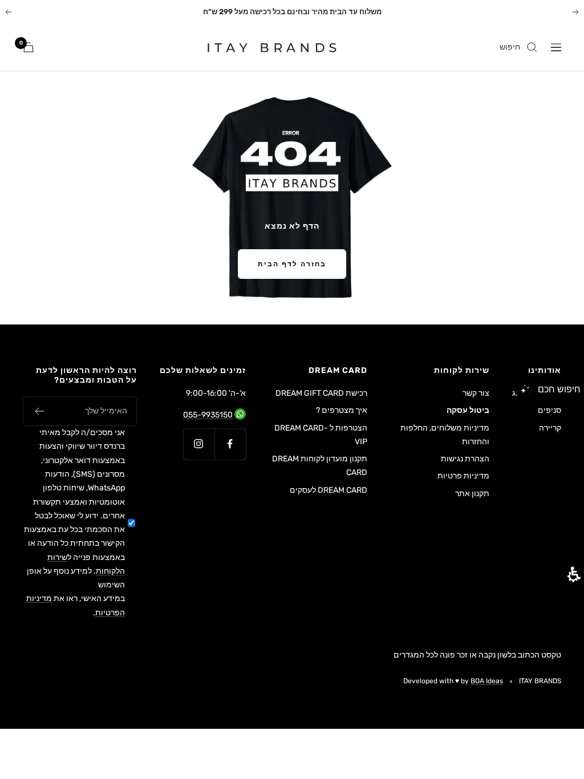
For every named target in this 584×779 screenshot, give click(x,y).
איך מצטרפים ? (341, 410)
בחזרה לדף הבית (292, 264)
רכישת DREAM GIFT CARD (321, 393)
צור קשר (476, 393)
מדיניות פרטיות (463, 476)
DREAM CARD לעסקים (328, 490)
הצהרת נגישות (465, 459)
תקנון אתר (472, 493)
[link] (265, 47)
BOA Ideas (487, 681)
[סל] (28, 47)
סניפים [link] (549, 410)
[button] (39, 411)
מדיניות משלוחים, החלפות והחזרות (444, 435)
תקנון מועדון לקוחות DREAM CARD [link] (319, 467)
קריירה (550, 428)
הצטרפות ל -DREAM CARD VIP (320, 435)
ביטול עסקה (468, 410)
